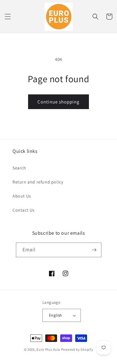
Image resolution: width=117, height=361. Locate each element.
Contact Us (23, 210)
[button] (8, 16)
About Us (21, 196)
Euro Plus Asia (48, 349)
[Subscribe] (94, 250)
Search (19, 168)
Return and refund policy (37, 182)
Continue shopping (58, 102)
